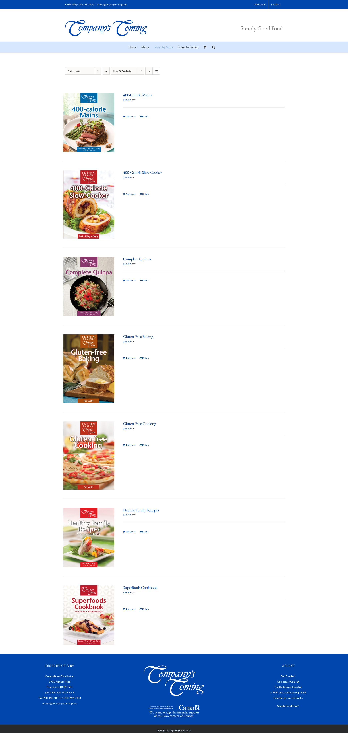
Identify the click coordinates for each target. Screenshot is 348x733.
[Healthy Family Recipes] (88, 537)
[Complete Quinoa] (88, 286)
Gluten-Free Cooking (139, 423)
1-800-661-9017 (86, 4)
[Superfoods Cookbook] (88, 615)
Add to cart (131, 116)
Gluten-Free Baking (138, 336)
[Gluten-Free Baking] (88, 368)
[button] (213, 47)
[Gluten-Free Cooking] (88, 455)
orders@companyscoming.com (112, 4)
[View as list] (156, 70)
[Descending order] (106, 71)
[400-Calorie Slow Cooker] (88, 204)
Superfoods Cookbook (140, 587)
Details (145, 116)
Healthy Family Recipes (141, 510)
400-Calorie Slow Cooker (142, 172)
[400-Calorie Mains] (88, 122)
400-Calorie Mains (137, 95)
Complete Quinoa (137, 259)
